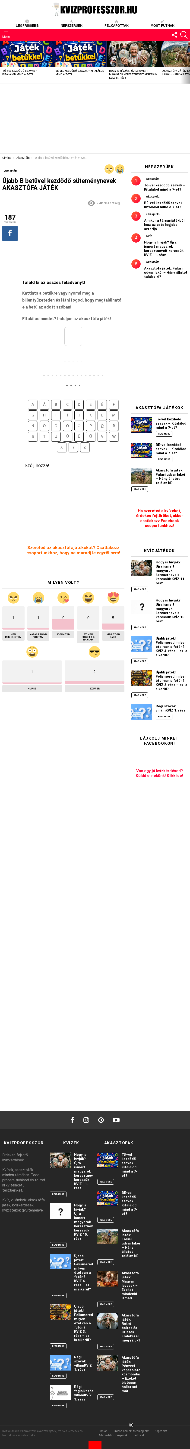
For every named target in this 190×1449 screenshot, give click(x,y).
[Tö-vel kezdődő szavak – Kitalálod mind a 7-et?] (26, 54)
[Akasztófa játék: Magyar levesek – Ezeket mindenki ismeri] (107, 1279)
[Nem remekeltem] (109, 169)
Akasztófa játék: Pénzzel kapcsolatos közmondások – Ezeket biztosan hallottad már (133, 1374)
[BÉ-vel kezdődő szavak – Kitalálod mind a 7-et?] (80, 54)
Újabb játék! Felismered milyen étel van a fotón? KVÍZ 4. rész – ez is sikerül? (171, 646)
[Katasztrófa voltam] (119, 169)
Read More (164, 434)
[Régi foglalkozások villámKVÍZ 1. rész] (60, 1392)
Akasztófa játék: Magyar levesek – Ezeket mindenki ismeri (130, 1285)
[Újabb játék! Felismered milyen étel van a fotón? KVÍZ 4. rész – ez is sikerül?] (141, 644)
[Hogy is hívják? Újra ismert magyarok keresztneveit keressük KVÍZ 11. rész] (133, 54)
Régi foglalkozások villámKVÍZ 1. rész (85, 1393)
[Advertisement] (95, 118)
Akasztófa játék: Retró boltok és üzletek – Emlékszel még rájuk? (131, 1327)
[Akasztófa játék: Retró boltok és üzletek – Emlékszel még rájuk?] (107, 1321)
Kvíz (149, 236)
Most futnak (162, 25)
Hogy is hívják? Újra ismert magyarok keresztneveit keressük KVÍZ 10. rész (170, 610)
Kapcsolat (161, 1431)
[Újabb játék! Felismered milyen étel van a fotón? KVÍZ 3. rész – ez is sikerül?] (141, 678)
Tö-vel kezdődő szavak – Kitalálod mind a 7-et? (164, 187)
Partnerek (139, 1435)
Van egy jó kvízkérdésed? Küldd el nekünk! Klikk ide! (159, 773)
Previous (2, 62)
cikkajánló (152, 214)
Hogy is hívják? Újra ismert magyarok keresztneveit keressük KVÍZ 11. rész (133, 74)
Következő (187, 62)
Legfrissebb (27, 25)
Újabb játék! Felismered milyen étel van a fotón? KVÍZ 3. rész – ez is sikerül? (171, 680)
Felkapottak (116, 25)
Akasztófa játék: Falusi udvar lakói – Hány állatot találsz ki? (165, 272)
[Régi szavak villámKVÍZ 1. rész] (141, 712)
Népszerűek (71, 25)
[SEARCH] (184, 35)
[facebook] (72, 1120)
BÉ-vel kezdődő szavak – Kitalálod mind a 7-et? (165, 205)
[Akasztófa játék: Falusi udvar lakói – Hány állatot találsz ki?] (141, 476)
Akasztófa (152, 179)
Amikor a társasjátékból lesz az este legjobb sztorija (164, 224)
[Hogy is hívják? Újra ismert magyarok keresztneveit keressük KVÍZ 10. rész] (141, 606)
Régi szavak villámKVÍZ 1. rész (170, 708)
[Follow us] (174, 35)
